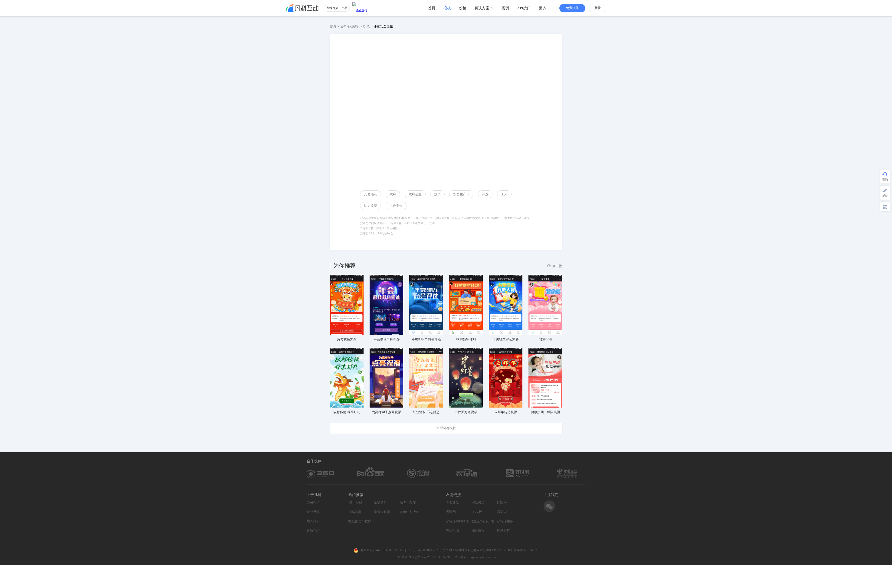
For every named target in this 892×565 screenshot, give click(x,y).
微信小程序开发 (483, 521)
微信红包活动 (409, 512)
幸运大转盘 (382, 512)
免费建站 (452, 502)
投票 (366, 26)
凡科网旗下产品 (337, 8)
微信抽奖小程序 (359, 521)
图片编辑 (478, 530)
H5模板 (477, 512)
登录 (597, 8)
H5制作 (502, 502)
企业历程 (313, 512)
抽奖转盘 (354, 512)
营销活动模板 (350, 26)
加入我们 (313, 521)
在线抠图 (452, 530)
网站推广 (503, 530)
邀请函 (451, 512)
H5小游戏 (355, 502)
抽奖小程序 (408, 502)
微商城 (502, 512)
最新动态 (313, 530)
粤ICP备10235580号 (499, 550)
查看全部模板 (446, 428)
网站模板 (478, 502)
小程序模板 (505, 521)
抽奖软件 (380, 502)
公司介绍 (313, 502)
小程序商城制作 (457, 521)
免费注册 (572, 8)
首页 (333, 26)
